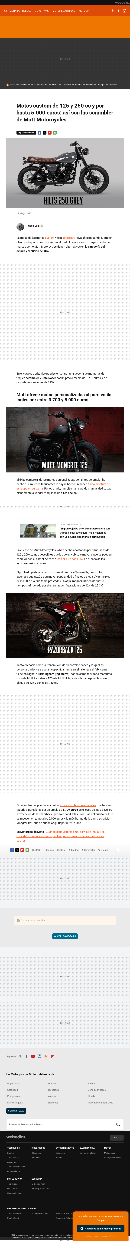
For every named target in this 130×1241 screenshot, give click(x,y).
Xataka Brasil (13, 1218)
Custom (61, 850)
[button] (35, 226)
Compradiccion (14, 1193)
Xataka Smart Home (16, 1167)
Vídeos (91, 1083)
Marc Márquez (15, 1102)
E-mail (55, 133)
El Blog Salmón (38, 1184)
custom (50, 237)
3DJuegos (36, 1153)
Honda (91, 1096)
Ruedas (89, 84)
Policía (55, 84)
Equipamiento (14, 1096)
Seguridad (12, 1089)
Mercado (67, 84)
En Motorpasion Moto (70, 524)
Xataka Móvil (13, 1157)
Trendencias (13, 1184)
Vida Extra (36, 1157)
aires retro (68, 237)
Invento (23, 84)
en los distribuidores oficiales (78, 805)
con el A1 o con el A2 (70, 559)
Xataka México (14, 1213)
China (12, 84)
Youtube (33, 1055)
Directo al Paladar (88, 1153)
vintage (104, 850)
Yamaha (52, 1096)
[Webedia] (122, 2)
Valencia (113, 84)
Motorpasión (109, 1153)
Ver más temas (16, 1111)
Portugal (101, 84)
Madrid (74, 850)
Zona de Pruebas (20, 10)
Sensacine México (64, 1213)
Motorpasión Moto (112, 1157)
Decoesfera (12, 1188)
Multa (33, 84)
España (44, 84)
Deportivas (42, 10)
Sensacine (60, 1153)
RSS (46, 1055)
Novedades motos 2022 (100, 1102)
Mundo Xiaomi (13, 1171)
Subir (114, 1137)
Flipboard (50, 133)
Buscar (118, 1124)
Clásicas (49, 850)
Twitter (113, 11)
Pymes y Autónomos (41, 1188)
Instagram (124, 11)
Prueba (78, 84)
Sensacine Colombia (65, 1218)
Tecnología (53, 1089)
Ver (66, 936)
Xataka (10, 1153)
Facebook (118, 11)
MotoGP (83, 10)
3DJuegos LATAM (40, 1213)
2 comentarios (27, 132)
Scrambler (89, 850)
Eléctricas (53, 1102)
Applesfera (12, 1162)
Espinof (59, 1157)
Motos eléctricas (63, 10)
